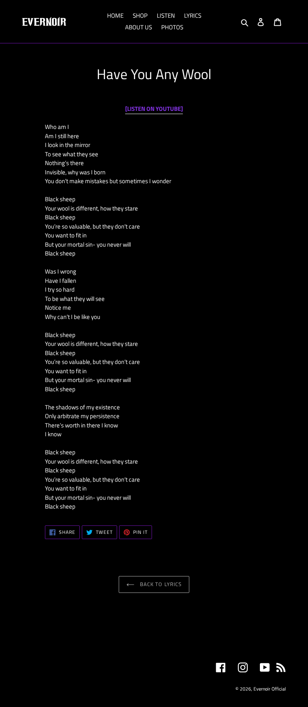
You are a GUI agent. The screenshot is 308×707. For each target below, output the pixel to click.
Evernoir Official (269, 689)
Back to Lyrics (160, 584)
